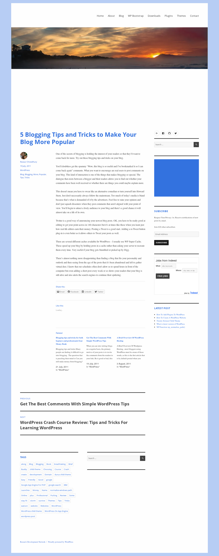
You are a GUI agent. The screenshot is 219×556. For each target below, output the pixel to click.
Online (24, 495)
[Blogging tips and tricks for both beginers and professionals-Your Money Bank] (71, 353)
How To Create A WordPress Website (171, 317)
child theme (35, 469)
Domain (48, 474)
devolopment (36, 474)
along (23, 464)
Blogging (28, 174)
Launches (25, 490)
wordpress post (28, 516)
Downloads (154, 15)
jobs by (187, 293)
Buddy (24, 469)
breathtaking (60, 464)
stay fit (24, 500)
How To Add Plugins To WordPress (171, 314)
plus (32, 495)
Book (48, 464)
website (34, 506)
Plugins (169, 15)
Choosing (47, 469)
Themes (181, 15)
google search (55, 485)
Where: (179, 270)
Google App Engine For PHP (33, 485)
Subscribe (161, 242)
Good (40, 479)
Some (71, 495)
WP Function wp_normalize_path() (171, 327)
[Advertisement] (109, 101)
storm (33, 500)
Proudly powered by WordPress (60, 541)
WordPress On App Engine (56, 511)
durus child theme (63, 474)
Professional (42, 495)
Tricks (27, 177)
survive (42, 500)
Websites (45, 506)
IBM (65, 485)
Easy (23, 479)
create (24, 474)
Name (44, 490)
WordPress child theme (31, 511)
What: (158, 265)
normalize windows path (61, 490)
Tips (22, 177)
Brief (71, 464)
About (111, 15)
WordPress (25, 170)
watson (24, 506)
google (49, 479)
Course (58, 469)
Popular (42, 174)
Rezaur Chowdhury (28, 161)
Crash (66, 469)
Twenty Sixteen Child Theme (168, 320)
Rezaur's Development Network (32, 541)
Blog (121, 15)
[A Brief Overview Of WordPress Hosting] (132, 352)
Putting (54, 495)
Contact (194, 15)
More (35, 174)
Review (63, 495)
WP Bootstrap (136, 15)
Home (100, 15)
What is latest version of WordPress (171, 324)
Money (36, 490)
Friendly (31, 479)
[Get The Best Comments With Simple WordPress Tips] (101, 352)
